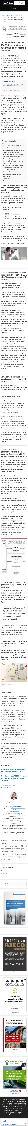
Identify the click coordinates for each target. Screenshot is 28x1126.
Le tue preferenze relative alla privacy (15, 1120)
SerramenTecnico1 (17, 813)
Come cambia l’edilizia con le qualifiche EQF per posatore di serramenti (12, 174)
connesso (12, 871)
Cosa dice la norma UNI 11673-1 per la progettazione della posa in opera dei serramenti (14, 778)
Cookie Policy (18, 1114)
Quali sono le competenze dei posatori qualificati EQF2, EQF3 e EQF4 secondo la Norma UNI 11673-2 (14, 154)
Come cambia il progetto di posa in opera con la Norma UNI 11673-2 (13, 160)
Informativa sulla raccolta (9, 1124)
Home (3, 15)
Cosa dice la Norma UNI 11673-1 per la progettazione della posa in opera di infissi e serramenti (14, 848)
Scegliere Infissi (18, 811)
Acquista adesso (8, 931)
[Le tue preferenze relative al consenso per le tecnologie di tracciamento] (25, 1123)
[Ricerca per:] (15, 884)
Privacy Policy (10, 1114)
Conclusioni (6, 178)
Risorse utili (6, 181)
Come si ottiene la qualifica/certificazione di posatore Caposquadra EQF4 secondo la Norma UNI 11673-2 (13, 166)
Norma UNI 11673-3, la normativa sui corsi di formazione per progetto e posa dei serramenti (14, 856)
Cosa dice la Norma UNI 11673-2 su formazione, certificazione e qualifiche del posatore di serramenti (14, 148)
